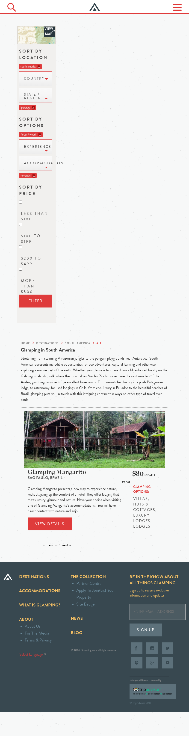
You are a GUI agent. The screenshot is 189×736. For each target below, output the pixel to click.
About (26, 619)
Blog (76, 633)
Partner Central (89, 583)
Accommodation (38, 163)
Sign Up (146, 630)
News (77, 618)
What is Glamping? (39, 605)
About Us (33, 626)
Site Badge (85, 604)
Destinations (34, 576)
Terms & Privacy (38, 640)
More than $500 (28, 286)
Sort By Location (33, 54)
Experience (37, 146)
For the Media (37, 633)
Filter (36, 301)
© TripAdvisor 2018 (140, 703)
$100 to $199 (31, 238)
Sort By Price (30, 190)
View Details (50, 523)
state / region (32, 96)
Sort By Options (31, 122)
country (34, 78)
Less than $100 (34, 216)
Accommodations (39, 591)
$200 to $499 (31, 261)
